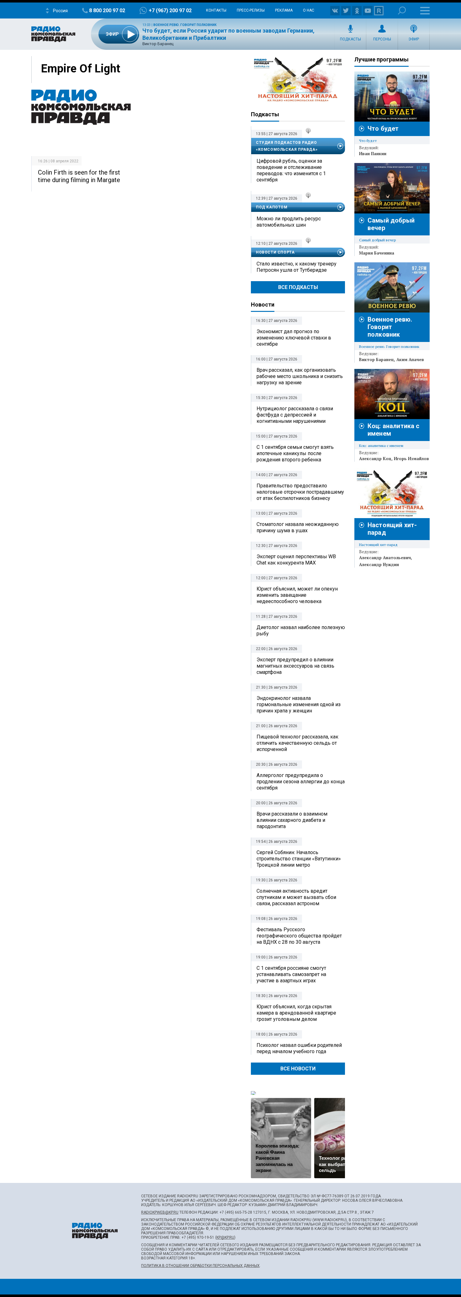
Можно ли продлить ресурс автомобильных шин (289, 222)
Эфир (413, 39)
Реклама (284, 10)
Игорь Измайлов (411, 458)
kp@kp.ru (225, 1237)
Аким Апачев (410, 359)
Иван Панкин (372, 153)
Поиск (402, 10)
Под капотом (272, 207)
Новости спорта (275, 252)
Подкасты (350, 39)
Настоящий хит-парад (298, 79)
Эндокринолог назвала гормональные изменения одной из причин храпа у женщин (299, 704)
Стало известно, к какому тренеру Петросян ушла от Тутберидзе (296, 267)
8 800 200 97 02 (107, 10)
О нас (308, 10)
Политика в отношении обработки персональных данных (200, 1265)
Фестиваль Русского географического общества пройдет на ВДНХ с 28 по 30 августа (299, 936)
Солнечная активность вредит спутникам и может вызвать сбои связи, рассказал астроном (296, 897)
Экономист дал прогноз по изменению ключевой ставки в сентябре (294, 337)
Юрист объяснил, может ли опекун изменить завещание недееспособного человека (297, 595)
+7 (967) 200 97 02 (170, 10)
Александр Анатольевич (385, 557)
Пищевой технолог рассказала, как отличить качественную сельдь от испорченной (297, 743)
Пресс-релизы (251, 10)
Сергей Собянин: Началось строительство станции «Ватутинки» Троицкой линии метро (299, 858)
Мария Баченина (376, 253)
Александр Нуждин (379, 564)
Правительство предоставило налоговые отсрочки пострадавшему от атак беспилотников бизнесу (300, 492)
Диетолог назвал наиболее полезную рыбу (301, 630)
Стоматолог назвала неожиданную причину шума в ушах (298, 527)
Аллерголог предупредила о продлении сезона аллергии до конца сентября (301, 781)
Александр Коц (375, 458)
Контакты (216, 10)
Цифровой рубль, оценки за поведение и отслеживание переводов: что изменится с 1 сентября (291, 170)
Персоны (382, 39)
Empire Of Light (80, 68)
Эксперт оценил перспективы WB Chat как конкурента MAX (296, 560)
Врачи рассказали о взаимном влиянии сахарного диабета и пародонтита (292, 820)
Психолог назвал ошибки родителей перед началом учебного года (299, 1048)
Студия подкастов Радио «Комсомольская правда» (286, 146)
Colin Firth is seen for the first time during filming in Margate (79, 176)
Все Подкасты (298, 287)
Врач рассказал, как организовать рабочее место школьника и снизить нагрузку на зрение (300, 376)
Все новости (297, 1069)
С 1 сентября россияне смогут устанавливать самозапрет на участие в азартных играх (291, 974)
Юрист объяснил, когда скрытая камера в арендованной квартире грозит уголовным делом (296, 1013)
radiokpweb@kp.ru (159, 1212)
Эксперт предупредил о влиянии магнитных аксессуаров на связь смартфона (295, 666)
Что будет (383, 128)
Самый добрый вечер (377, 240)
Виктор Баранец (376, 359)
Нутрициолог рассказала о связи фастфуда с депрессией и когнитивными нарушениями (295, 415)
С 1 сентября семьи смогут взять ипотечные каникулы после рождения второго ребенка (295, 453)
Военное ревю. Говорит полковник (184, 25)
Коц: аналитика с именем (381, 445)
